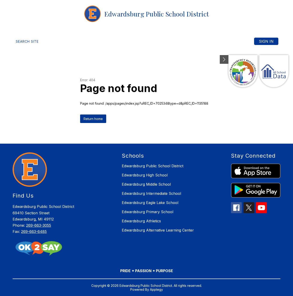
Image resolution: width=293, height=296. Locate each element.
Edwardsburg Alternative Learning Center (158, 230)
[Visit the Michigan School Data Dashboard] (273, 71)
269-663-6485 (34, 231)
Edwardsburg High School (145, 175)
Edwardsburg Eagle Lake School (150, 202)
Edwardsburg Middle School (146, 184)
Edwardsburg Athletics (141, 221)
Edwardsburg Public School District (152, 166)
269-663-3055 (38, 225)
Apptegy (156, 289)
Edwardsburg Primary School (147, 211)
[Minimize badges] (224, 59)
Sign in (266, 41)
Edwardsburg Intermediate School (151, 193)
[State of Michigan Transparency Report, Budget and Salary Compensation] (243, 71)
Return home (93, 119)
